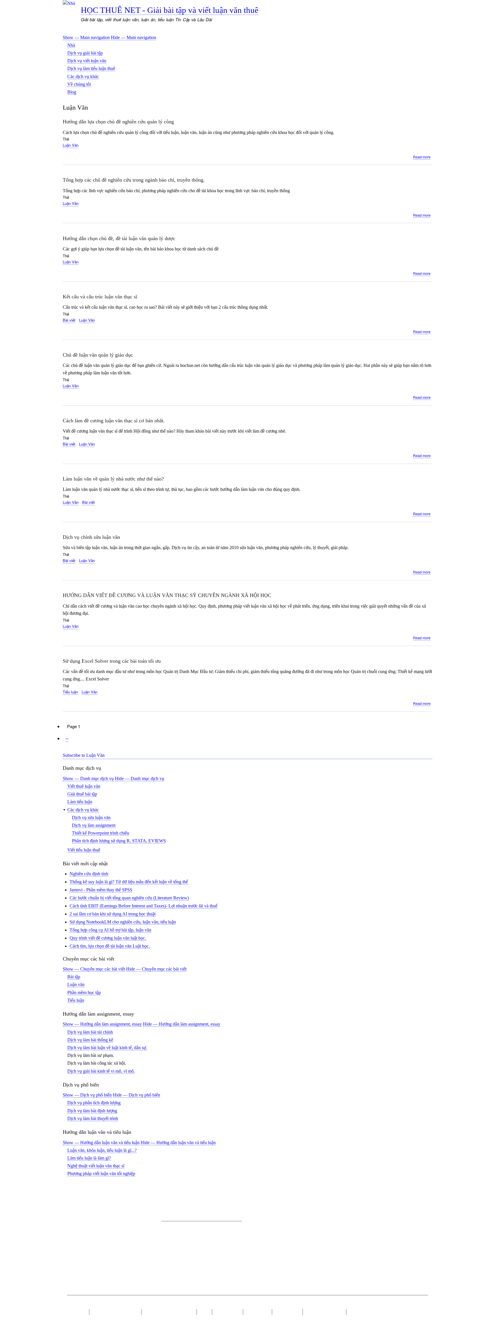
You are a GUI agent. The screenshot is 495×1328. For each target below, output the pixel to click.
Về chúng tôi (79, 84)
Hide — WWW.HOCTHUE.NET (154, 1306)
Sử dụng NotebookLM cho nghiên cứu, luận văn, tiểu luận (123, 921)
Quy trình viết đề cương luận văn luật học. (108, 938)
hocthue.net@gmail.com (120, 1232)
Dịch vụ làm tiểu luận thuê (91, 68)
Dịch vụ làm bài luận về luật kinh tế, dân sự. (107, 1047)
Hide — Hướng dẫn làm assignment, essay (181, 1024)
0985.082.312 (118, 1243)
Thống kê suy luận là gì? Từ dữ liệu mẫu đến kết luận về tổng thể (129, 881)
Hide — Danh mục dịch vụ (139, 778)
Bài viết (69, 320)
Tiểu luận (70, 692)
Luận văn (76, 984)
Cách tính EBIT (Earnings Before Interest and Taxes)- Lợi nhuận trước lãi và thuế (143, 905)
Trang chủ (76, 1312)
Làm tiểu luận (79, 801)
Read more (422, 157)
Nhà (71, 45)
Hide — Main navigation (133, 37)
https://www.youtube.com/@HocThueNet (198, 1245)
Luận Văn (70, 145)
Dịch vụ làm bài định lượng (92, 1110)
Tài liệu (356, 1312)
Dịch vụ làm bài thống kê (90, 1039)
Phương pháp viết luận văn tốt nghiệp (101, 1173)
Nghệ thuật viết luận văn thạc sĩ (95, 1165)
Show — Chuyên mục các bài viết (94, 969)
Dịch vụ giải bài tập (85, 52)
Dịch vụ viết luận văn (86, 60)
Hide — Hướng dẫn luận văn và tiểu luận (178, 1142)
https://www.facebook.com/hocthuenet (196, 1262)
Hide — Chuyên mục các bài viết (156, 969)
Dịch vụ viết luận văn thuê (169, 1312)
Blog (71, 92)
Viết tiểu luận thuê (83, 849)
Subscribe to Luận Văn (84, 755)
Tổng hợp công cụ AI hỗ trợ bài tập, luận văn (110, 930)
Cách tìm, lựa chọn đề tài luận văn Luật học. (110, 946)
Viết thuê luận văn (83, 786)
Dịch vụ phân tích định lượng (94, 1102)
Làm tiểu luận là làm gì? (89, 1158)
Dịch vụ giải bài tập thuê (115, 1312)
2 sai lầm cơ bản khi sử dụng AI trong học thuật (113, 913)
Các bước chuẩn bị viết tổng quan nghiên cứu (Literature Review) (129, 897)
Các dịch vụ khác (83, 76)
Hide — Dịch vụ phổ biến (136, 1094)
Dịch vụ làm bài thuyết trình (92, 1118)
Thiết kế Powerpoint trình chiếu (100, 833)
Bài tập (73, 976)
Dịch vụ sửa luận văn (91, 817)
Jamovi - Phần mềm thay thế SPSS (101, 889)
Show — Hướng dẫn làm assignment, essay (102, 1024)
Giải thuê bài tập (82, 794)
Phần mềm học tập (84, 992)
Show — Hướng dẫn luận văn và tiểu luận (101, 1142)
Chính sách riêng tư (324, 1312)
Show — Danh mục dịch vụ (88, 778)
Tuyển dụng (257, 1312)
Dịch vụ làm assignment (93, 825)
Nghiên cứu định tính (89, 873)
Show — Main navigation (86, 37)
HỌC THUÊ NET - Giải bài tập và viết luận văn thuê (169, 10)
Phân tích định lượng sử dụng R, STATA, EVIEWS (119, 840)
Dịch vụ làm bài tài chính (90, 1032)
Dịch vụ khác (227, 1312)
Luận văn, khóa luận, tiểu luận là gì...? (102, 1150)
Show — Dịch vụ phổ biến (87, 1094)
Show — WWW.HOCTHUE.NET (96, 1306)
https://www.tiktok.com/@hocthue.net (207, 1250)
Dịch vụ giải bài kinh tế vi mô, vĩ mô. (101, 1071)
